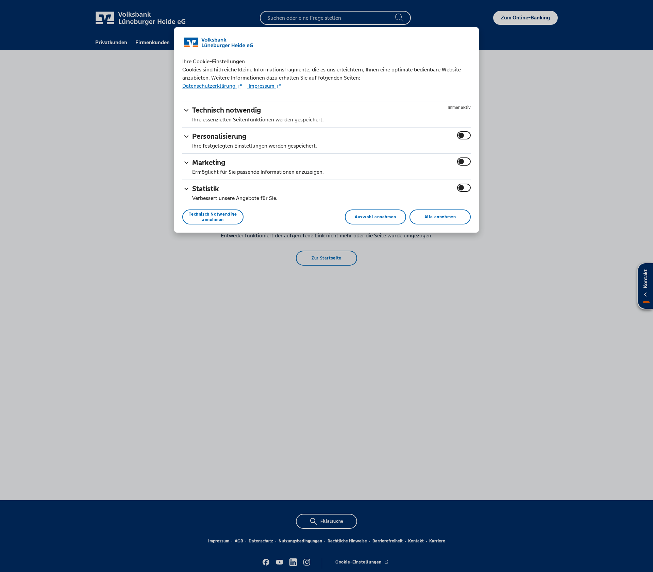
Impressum (261, 86)
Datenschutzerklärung (209, 86)
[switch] (464, 135)
